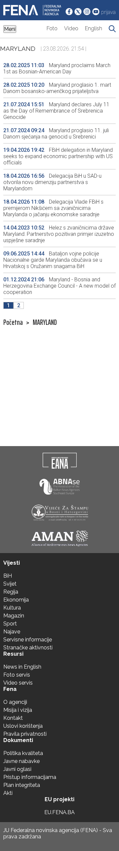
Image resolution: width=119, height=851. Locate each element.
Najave (11, 631)
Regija (10, 592)
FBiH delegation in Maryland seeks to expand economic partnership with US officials (58, 156)
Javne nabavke (21, 761)
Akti (8, 793)
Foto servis (16, 675)
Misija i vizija (17, 710)
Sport (10, 623)
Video (71, 28)
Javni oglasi (17, 769)
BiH (7, 576)
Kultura (12, 608)
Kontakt (13, 718)
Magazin (13, 616)
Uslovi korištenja (23, 726)
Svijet (10, 584)
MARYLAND (45, 323)
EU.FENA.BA (59, 812)
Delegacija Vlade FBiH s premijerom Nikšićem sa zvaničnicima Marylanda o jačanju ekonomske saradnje (53, 208)
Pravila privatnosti (25, 734)
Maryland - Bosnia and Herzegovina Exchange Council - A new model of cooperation (59, 285)
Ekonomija (16, 600)
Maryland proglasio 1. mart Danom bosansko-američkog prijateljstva (57, 88)
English (93, 28)
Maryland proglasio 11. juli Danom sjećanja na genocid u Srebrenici (56, 133)
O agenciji (15, 702)
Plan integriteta (21, 785)
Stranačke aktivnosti (28, 647)
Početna (13, 323)
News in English (22, 667)
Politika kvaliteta (23, 753)
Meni (10, 29)
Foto (52, 28)
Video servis (18, 683)
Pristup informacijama (29, 777)
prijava (108, 12)
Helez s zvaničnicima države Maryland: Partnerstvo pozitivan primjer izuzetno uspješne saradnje (58, 234)
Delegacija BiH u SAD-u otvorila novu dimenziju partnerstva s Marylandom (52, 182)
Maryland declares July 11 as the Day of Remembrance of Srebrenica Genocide (56, 110)
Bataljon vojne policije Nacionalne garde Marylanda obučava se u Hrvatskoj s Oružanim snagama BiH (52, 259)
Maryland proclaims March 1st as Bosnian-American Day (56, 68)
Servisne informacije (27, 639)
